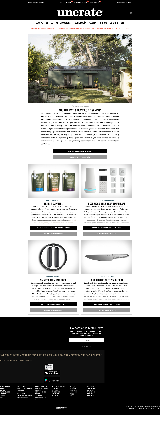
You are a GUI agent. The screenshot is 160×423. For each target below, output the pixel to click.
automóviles (63, 22)
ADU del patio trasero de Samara (80, 110)
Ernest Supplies (53, 203)
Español (124, 2)
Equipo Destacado (53, 200)
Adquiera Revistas (24, 396)
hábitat (93, 22)
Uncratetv (95, 2)
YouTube (55, 394)
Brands (38, 390)
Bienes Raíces (83, 106)
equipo (39, 22)
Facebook (56, 392)
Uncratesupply (81, 2)
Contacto (91, 390)
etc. (1, 398)
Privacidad (91, 394)
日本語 (72, 394)
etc (123, 22)
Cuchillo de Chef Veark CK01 (106, 280)
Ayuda (37, 400)
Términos (90, 396)
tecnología (79, 22)
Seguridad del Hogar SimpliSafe (106, 203)
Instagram (56, 390)
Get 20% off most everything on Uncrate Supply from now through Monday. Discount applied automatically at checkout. (80, 29)
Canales (20, 390)
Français (73, 390)
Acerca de (91, 388)
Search (126, 13)
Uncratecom (66, 2)
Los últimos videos (24, 388)
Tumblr (55, 396)
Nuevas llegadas (41, 388)
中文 (71, 396)
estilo (49, 22)
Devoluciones (40, 392)
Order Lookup (40, 398)
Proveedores (22, 398)
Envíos (37, 394)
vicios (103, 22)
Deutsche (73, 392)
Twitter (55, 388)
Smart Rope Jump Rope (53, 280)
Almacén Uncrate (53, 277)
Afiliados (38, 396)
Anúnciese (91, 392)
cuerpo (114, 22)
